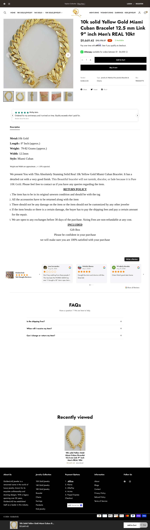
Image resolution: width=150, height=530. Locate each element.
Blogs (96, 485)
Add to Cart (131, 525)
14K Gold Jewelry (42, 485)
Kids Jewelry (40, 509)
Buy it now (113, 67)
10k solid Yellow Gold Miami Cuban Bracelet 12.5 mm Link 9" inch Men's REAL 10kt (75, 456)
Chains (38, 497)
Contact (97, 489)
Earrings (39, 501)
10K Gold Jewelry (43, 481)
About (96, 481)
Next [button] (68, 55)
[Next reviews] (137, 115)
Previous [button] (8, 55)
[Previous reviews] (12, 115)
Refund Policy (99, 497)
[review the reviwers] (70, 267)
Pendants (39, 505)
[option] (38, 53)
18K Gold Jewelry (42, 489)
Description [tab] (15, 127)
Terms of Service (100, 501)
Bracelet (39, 493)
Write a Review (132, 259)
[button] (6, 12)
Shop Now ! (81, 4)
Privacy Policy (99, 493)
